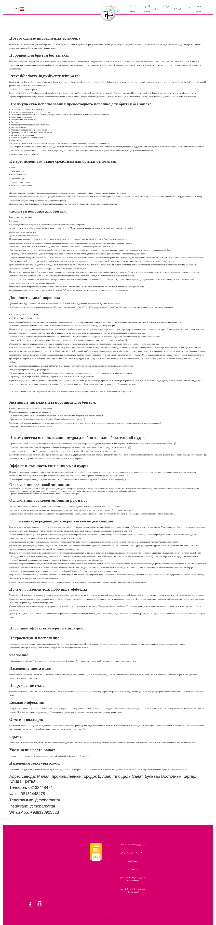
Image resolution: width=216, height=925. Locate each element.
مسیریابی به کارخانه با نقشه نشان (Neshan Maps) (133, 879)
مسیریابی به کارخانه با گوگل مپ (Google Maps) (133, 890)
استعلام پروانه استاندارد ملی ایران (133, 844)
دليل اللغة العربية (133, 869)
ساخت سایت (108, 919)
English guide (133, 861)
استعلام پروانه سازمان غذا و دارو (132, 853)
